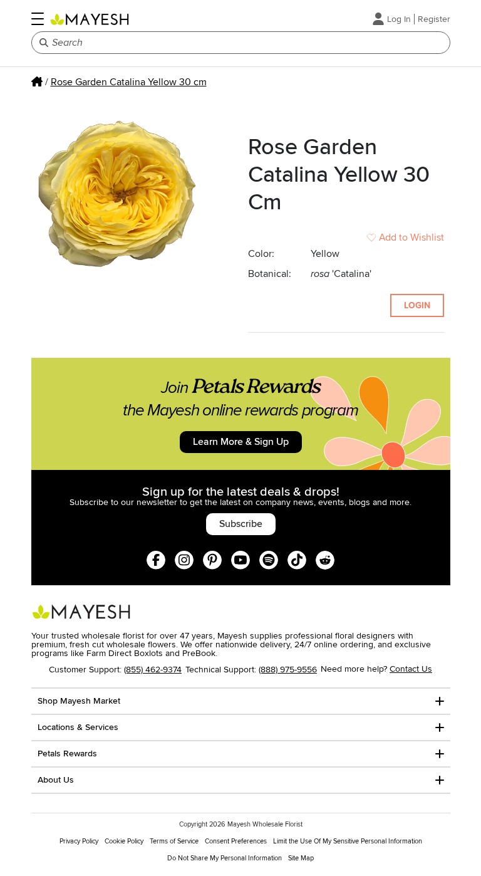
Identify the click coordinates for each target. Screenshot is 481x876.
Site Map (301, 858)
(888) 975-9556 (288, 669)
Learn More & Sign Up (241, 441)
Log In (399, 19)
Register (434, 19)
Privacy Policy (78, 841)
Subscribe (240, 524)
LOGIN (417, 305)
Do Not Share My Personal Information (224, 858)
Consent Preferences (236, 841)
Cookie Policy (124, 841)
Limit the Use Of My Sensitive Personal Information (347, 841)
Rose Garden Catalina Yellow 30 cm (129, 82)
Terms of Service (174, 841)
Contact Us (411, 669)
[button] (37, 19)
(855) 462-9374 (153, 669)
